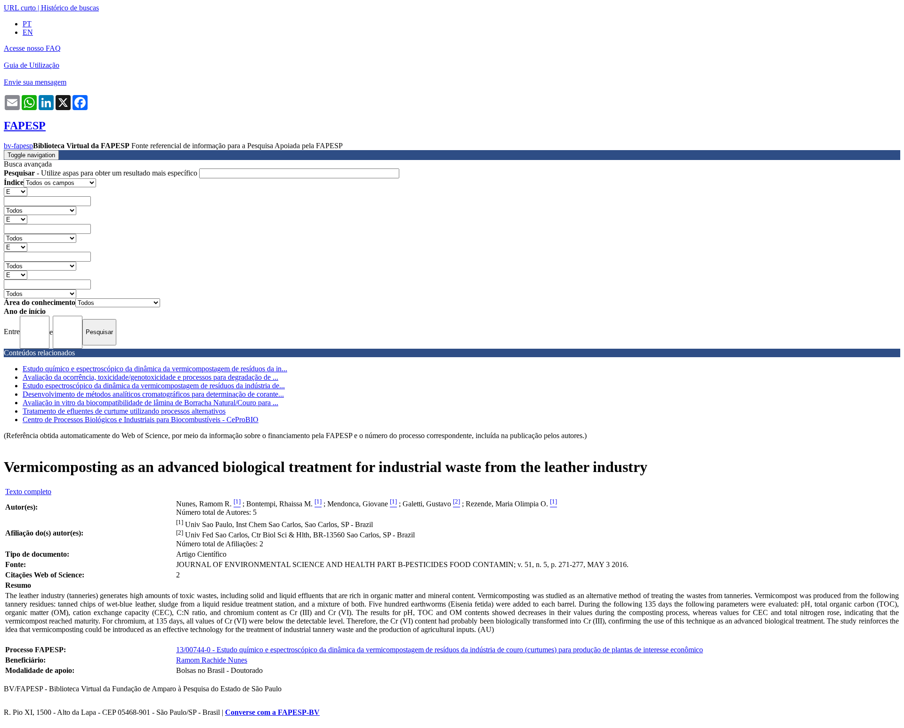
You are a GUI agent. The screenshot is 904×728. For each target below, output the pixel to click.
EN (28, 32)
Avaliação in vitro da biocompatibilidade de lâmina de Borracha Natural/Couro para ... (150, 403)
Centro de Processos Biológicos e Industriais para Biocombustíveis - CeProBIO (140, 420)
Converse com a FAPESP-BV (272, 712)
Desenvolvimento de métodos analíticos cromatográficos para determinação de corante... (153, 394)
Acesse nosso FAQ (32, 48)
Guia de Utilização (31, 65)
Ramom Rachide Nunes (211, 660)
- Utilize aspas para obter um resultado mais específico (101, 173)
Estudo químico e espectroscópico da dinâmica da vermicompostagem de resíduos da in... (155, 369)
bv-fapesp (18, 146)
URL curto (20, 8)
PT (27, 24)
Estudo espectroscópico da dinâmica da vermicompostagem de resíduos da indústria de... (154, 386)
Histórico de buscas (70, 8)
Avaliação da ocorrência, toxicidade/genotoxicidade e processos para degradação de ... (150, 377)
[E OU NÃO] (15, 191)
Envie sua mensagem (35, 82)
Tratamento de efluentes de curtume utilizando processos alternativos (124, 411)
